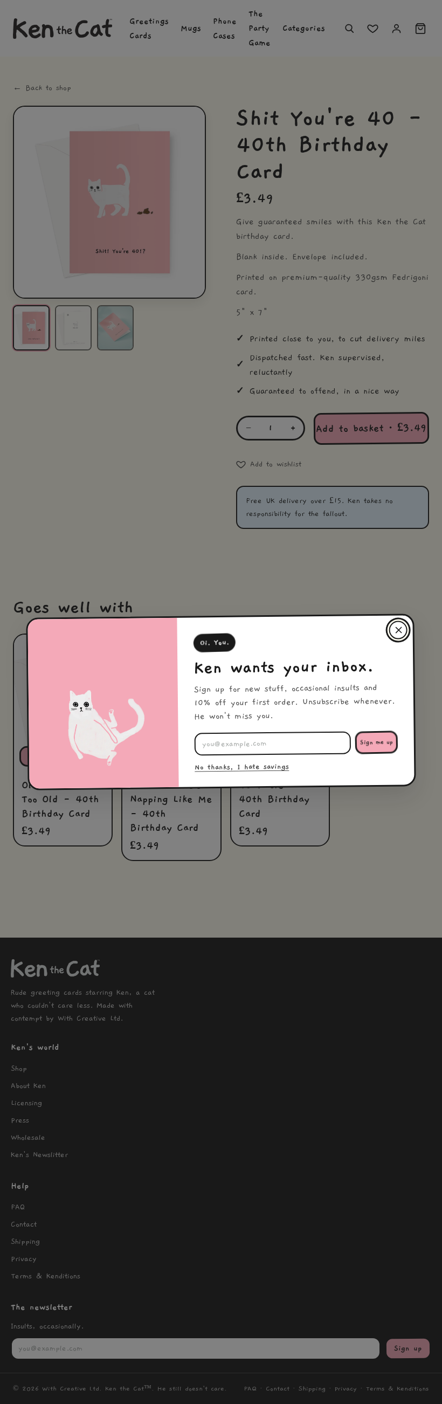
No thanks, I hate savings (242, 767)
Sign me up (376, 742)
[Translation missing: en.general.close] (398, 630)
